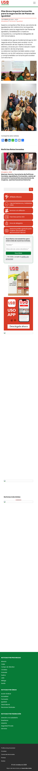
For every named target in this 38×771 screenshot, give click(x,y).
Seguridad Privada (7, 726)
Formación (12, 21)
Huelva (3, 675)
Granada (4, 672)
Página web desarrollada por (19, 768)
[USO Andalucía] (5, 3)
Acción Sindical (6, 694)
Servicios (4, 729)
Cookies (3, 751)
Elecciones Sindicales (8, 707)
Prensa (3, 758)
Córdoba (4, 670)
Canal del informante (8, 754)
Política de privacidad (8, 748)
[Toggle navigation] (34, 3)
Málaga (3, 681)
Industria (4, 723)
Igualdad (20, 21)
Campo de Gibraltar (8, 667)
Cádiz (3, 664)
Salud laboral (5, 705)
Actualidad (4, 21)
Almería (3, 661)
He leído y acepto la (17, 258)
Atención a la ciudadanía (9, 718)
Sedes (3, 761)
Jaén (2, 678)
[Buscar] (31, 189)
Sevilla (3, 683)
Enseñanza (4, 720)
